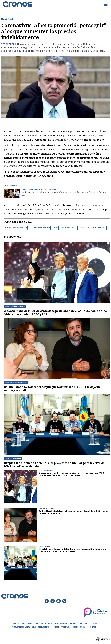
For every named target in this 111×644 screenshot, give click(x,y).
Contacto (93, 627)
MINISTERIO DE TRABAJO (16, 228)
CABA (56, 624)
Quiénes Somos (79, 627)
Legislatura (26, 624)
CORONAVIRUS (68, 228)
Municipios (38, 624)
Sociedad (64, 624)
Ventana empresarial (21, 627)
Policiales (96, 624)
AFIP (56, 228)
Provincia (15, 624)
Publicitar (65, 627)
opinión (56, 627)
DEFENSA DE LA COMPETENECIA (92, 228)
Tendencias (84, 624)
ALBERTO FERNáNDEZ (40, 228)
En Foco (73, 624)
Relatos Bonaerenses (41, 627)
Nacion (48, 624)
